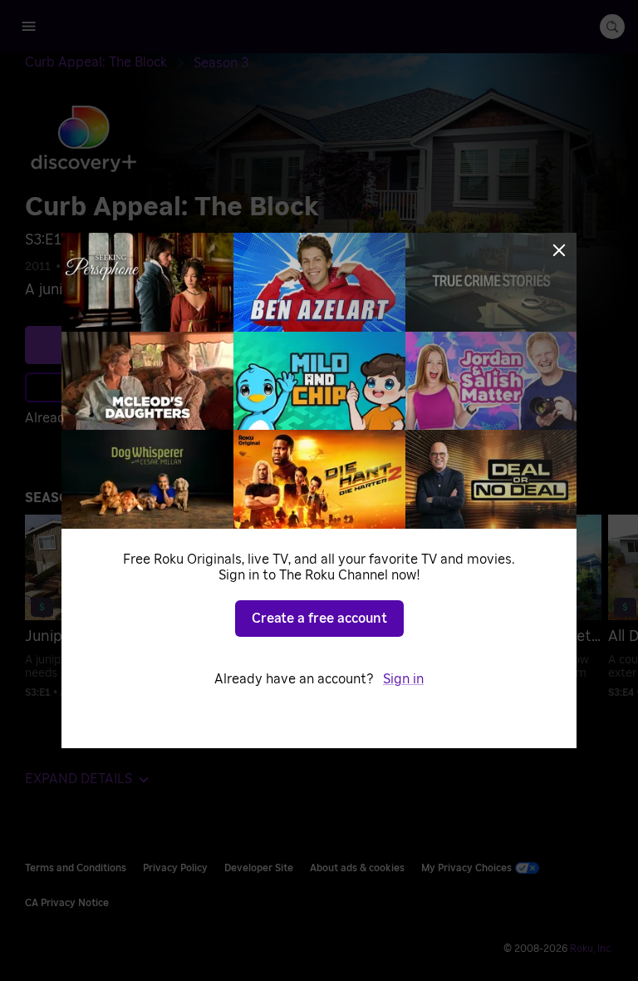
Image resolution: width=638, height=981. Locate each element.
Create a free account (319, 618)
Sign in (403, 679)
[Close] (559, 250)
